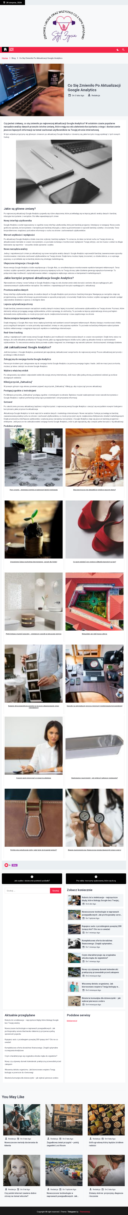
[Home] (5, 49)
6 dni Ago (92, 904)
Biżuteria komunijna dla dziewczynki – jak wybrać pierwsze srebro (31, 1078)
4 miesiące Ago (94, 1005)
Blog (14, 865)
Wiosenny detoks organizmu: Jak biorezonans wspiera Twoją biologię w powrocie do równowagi (100, 987)
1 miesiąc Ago (94, 933)
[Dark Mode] (117, 49)
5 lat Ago (26, 1189)
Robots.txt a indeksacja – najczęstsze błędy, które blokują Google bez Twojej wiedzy (100, 900)
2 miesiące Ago (94, 976)
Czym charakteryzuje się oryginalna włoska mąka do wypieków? (31, 1056)
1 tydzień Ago (93, 918)
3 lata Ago (79, 95)
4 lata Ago (111, 1139)
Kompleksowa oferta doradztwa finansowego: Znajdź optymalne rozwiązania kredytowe (97, 943)
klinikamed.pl (72, 1021)
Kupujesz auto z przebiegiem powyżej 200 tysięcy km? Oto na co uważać (31, 1041)
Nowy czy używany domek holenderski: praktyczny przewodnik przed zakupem (33, 1062)
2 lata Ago (111, 1189)
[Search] (123, 49)
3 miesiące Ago (94, 990)
